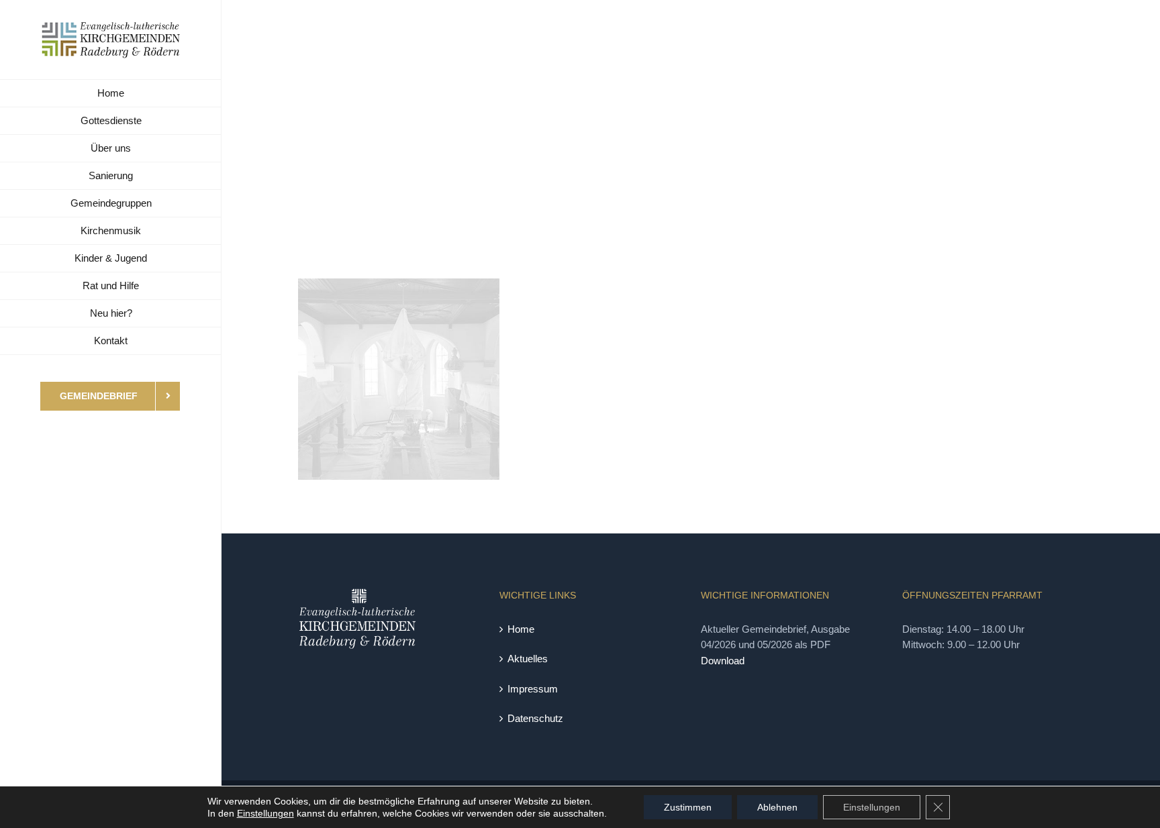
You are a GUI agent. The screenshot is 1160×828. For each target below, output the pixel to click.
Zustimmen (688, 807)
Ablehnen (777, 807)
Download (722, 660)
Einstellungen (265, 813)
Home (521, 629)
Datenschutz (535, 718)
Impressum (533, 688)
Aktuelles (528, 658)
